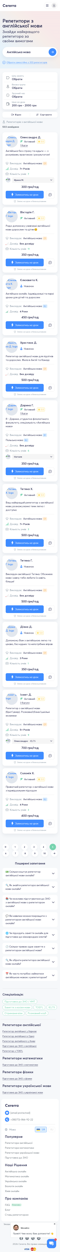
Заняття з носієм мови (17, 1007)
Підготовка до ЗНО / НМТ (19, 1001)
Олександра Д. (30, 137)
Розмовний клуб (37, 1013)
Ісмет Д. (26, 694)
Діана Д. (26, 627)
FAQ (7, 1204)
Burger (47, 5)
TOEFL (39, 1007)
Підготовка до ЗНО (16, 1157)
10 (44, 853)
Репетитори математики (19, 1147)
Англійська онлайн (15, 1171)
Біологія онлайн (14, 1186)
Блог (7, 1209)
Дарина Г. (27, 405)
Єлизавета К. (29, 280)
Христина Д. (28, 342)
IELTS (33, 741)
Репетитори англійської (18, 1142)
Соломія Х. (27, 773)
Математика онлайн (17, 1176)
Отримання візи (13, 1013)
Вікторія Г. (27, 212)
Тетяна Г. (26, 560)
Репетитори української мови (22, 1152)
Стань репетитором (16, 1214)
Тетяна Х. (26, 489)
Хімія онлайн (12, 1191)
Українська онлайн (16, 1181)
